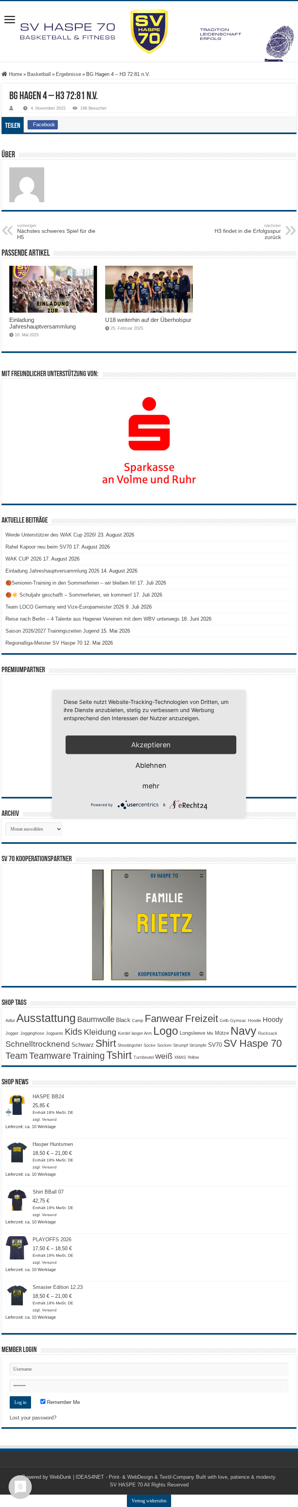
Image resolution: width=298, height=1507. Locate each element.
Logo (165, 1031)
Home (14, 74)
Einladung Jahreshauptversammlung (42, 323)
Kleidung (100, 1032)
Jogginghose (32, 1033)
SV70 (215, 1044)
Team (16, 1056)
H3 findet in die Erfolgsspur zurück (248, 231)
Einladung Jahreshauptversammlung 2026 (52, 571)
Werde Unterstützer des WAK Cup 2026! (50, 535)
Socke (150, 1045)
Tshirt (119, 1055)
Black (123, 1020)
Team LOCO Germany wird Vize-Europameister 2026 (64, 607)
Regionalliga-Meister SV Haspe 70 (43, 643)
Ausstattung (46, 1018)
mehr (150, 786)
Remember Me (62, 1402)
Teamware (50, 1056)
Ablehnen (150, 765)
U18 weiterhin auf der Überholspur (148, 320)
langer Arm (142, 1033)
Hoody (273, 1020)
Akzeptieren (151, 745)
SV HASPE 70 (126, 1485)
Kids (73, 1032)
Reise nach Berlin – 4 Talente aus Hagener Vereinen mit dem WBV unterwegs (92, 619)
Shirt (105, 1043)
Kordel (124, 1033)
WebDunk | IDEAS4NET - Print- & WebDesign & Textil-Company (122, 1477)
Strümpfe (197, 1045)
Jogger (12, 1033)
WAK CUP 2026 (23, 559)
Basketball (39, 74)
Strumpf (180, 1045)
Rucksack (267, 1033)
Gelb (224, 1020)
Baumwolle (95, 1019)
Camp (137, 1020)
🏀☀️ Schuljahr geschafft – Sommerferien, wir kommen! (68, 595)
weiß (164, 1056)
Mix (210, 1033)
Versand (49, 1119)
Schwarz (82, 1044)
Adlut (10, 1020)
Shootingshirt (130, 1045)
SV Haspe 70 (253, 1043)
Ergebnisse (68, 74)
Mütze (222, 1033)
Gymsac (238, 1020)
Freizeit (201, 1018)
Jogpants (54, 1033)
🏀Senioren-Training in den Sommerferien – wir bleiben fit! (70, 583)
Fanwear (164, 1018)
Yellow (193, 1057)
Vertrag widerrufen (149, 1501)
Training (89, 1056)
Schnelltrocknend (37, 1043)
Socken (164, 1045)
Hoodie (254, 1020)
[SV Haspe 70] (149, 31)
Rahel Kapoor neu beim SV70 (38, 547)
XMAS (180, 1057)
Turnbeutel (143, 1057)
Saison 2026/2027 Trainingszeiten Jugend (52, 631)
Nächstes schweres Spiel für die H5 (56, 231)
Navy (243, 1031)
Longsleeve (192, 1033)
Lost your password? (33, 1418)
